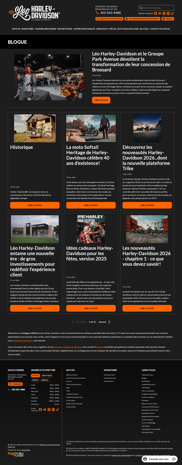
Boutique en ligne (128, 28)
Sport (68, 388)
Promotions (64, 28)
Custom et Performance (150, 407)
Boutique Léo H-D (148, 413)
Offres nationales (84, 28)
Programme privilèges (150, 394)
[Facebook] (155, 13)
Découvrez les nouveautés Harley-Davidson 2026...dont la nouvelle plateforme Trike (146, 157)
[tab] (35, 375)
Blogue (144, 28)
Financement (71, 407)
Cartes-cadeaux (147, 420)
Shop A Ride (26, 450)
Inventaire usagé (110, 378)
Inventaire (27, 28)
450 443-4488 (110, 13)
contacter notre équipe (23, 340)
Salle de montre (71, 375)
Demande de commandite (151, 429)
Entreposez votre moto (150, 410)
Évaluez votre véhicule (74, 404)
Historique (21, 147)
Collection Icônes (72, 394)
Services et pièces (106, 28)
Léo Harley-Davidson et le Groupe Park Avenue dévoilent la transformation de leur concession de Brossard (131, 61)
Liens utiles (148, 370)
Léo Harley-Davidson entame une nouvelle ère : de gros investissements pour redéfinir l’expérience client (32, 261)
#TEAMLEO (146, 381)
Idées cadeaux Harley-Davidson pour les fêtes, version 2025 (89, 253)
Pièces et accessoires (149, 404)
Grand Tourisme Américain (76, 378)
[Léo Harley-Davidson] (41, 13)
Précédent (81, 322)
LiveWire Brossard (45, 28)
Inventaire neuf (109, 375)
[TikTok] (172, 13)
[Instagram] (164, 13)
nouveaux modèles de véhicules (68, 347)
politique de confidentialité (121, 455)
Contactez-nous (160, 28)
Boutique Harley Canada (150, 416)
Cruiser (69, 381)
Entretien (145, 400)
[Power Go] (35, 454)
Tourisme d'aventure (73, 384)
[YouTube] (159, 13)
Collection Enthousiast (74, 397)
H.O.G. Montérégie (148, 423)
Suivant (102, 322)
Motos (16, 28)
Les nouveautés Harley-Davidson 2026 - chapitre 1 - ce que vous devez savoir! (146, 256)
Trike (68, 391)
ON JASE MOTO (147, 432)
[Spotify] (168, 13)
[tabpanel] (45, 394)
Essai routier (70, 400)
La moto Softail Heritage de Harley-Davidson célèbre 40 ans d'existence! (87, 155)
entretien (100, 347)
